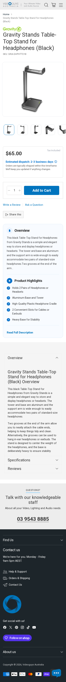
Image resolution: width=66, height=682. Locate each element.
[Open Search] (46, 5)
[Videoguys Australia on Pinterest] (16, 628)
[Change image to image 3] (36, 129)
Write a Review (12, 204)
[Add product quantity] (20, 190)
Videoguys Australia (33, 664)
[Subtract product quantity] (9, 190)
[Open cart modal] (53, 5)
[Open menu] (61, 5)
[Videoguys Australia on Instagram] (22, 628)
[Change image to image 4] (49, 129)
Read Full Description (20, 332)
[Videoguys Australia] (22, 5)
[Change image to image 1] (9, 129)
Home (6, 14)
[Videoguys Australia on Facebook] (5, 628)
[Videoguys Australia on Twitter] (10, 628)
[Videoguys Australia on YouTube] (34, 628)
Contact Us (15, 584)
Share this (15, 214)
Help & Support (18, 571)
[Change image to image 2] (22, 129)
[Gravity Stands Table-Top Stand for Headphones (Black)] (33, 89)
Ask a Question (34, 204)
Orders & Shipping (19, 578)
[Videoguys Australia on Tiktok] (28, 628)
